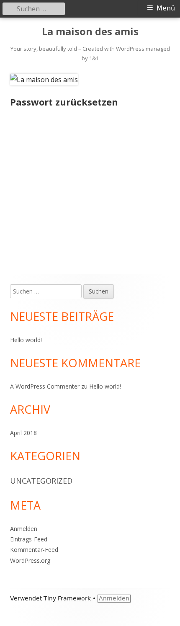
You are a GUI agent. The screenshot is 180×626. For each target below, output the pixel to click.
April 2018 (23, 433)
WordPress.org (30, 560)
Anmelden (23, 529)
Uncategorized (41, 481)
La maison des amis (90, 31)
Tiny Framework (67, 598)
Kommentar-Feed (34, 550)
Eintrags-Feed (28, 539)
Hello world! (26, 340)
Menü (166, 8)
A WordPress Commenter (45, 386)
